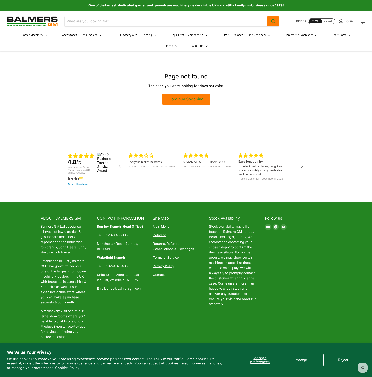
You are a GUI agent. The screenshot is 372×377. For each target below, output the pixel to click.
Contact (159, 275)
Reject (343, 360)
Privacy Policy (163, 266)
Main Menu (161, 226)
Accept (301, 360)
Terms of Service (166, 257)
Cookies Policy (67, 368)
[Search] (273, 21)
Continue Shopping (186, 99)
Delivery (159, 235)
